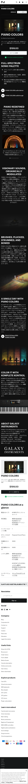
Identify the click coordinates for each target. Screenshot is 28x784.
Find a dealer (4, 657)
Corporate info (5, 622)
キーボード (7, 6)
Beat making (4, 716)
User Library (4, 668)
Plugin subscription (6, 701)
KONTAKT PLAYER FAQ (19, 567)
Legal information (6, 639)
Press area (4, 633)
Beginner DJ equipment (7, 722)
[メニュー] (26, 2)
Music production (6, 719)
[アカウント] (19, 2)
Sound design (5, 730)
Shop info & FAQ (5, 649)
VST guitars (4, 695)
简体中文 (3, 764)
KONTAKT (15, 522)
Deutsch (2, 762)
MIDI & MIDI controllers (7, 725)
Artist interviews (5, 713)
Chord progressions (6, 736)
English (2, 759)
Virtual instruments (6, 684)
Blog (2, 619)
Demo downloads (6, 671)
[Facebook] (2, 609)
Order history (4, 654)
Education (4, 636)
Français (3, 766)
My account (4, 652)
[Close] (26, 770)
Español (2, 768)
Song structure (5, 733)
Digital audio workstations (8, 727)
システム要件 (16, 565)
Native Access (5, 660)
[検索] (16, 2)
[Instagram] (4, 609)
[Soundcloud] (9, 609)
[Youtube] (7, 609)
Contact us (4, 625)
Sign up (14, 600)
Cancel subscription (6, 663)
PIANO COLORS (7, 9)
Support (3, 628)
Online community (6, 665)
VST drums (4, 698)
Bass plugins (4, 689)
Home (2, 6)
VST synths (4, 692)
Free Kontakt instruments (8, 711)
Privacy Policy (9, 782)
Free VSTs (3, 681)
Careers (3, 630)
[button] (12, 90)
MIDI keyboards (5, 687)
